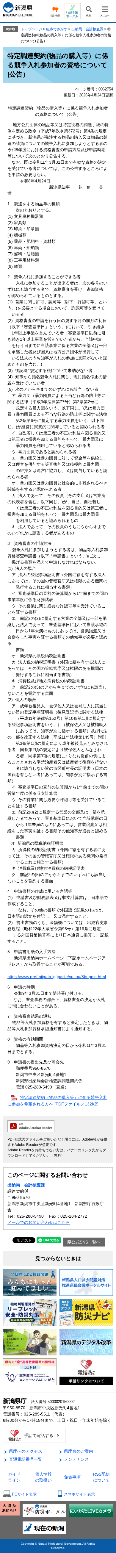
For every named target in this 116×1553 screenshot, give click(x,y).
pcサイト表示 (24, 1494)
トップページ (31, 29)
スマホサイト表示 (79, 1494)
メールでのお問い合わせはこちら (38, 1222)
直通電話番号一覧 (25, 1459)
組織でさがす (57, 29)
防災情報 (55, 11)
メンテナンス (76, 1459)
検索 (88, 11)
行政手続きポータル (72, 11)
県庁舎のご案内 (78, 1451)
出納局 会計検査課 (87, 29)
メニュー (105, 11)
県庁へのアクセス (25, 1451)
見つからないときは (58, 1258)
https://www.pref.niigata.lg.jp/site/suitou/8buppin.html (56, 976)
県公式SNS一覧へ (84, 1242)
